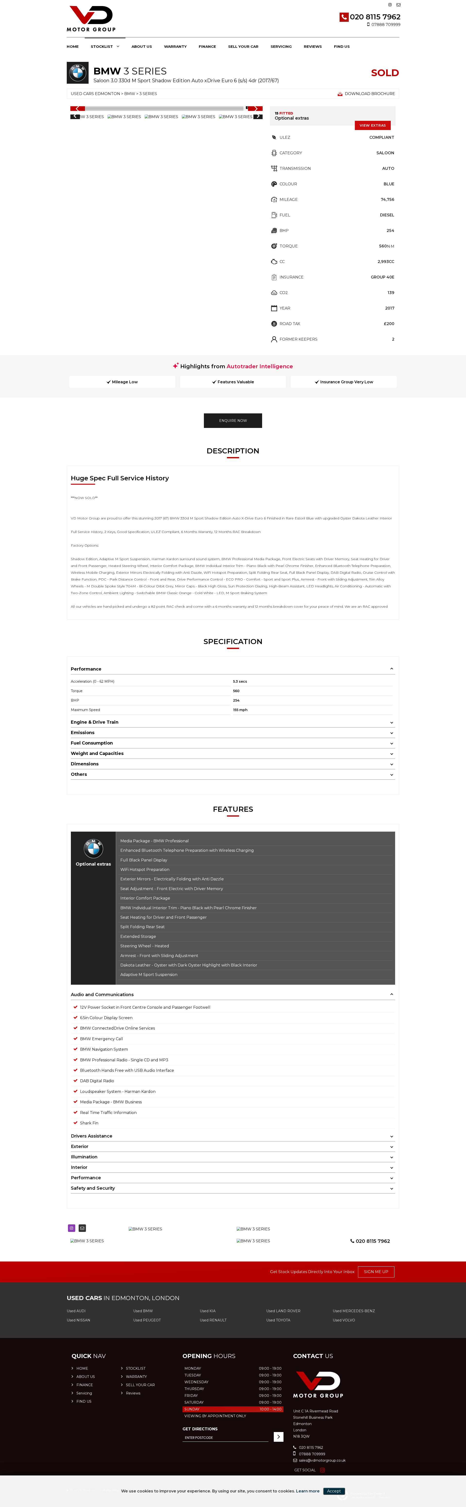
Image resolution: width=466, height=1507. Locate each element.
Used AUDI (76, 1311)
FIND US (342, 46)
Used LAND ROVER (283, 1311)
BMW (129, 93)
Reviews (313, 46)
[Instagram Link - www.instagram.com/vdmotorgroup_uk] (390, 4)
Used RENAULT (213, 1320)
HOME (73, 46)
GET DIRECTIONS (200, 1429)
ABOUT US (142, 46)
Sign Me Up (376, 1271)
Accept (334, 1491)
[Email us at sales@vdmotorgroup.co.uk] (398, 4)
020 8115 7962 (375, 16)
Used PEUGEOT (147, 1320)
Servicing (281, 46)
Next (258, 117)
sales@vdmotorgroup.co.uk (322, 1460)
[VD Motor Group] (91, 19)
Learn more (308, 1491)
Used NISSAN (78, 1320)
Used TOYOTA (278, 1320)
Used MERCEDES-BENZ (354, 1311)
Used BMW (143, 1311)
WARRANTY (175, 46)
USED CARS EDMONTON (95, 93)
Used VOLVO (344, 1320)
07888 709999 (386, 24)
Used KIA (208, 1311)
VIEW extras (373, 125)
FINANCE (207, 46)
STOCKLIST (102, 46)
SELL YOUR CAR (243, 46)
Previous (75, 117)
